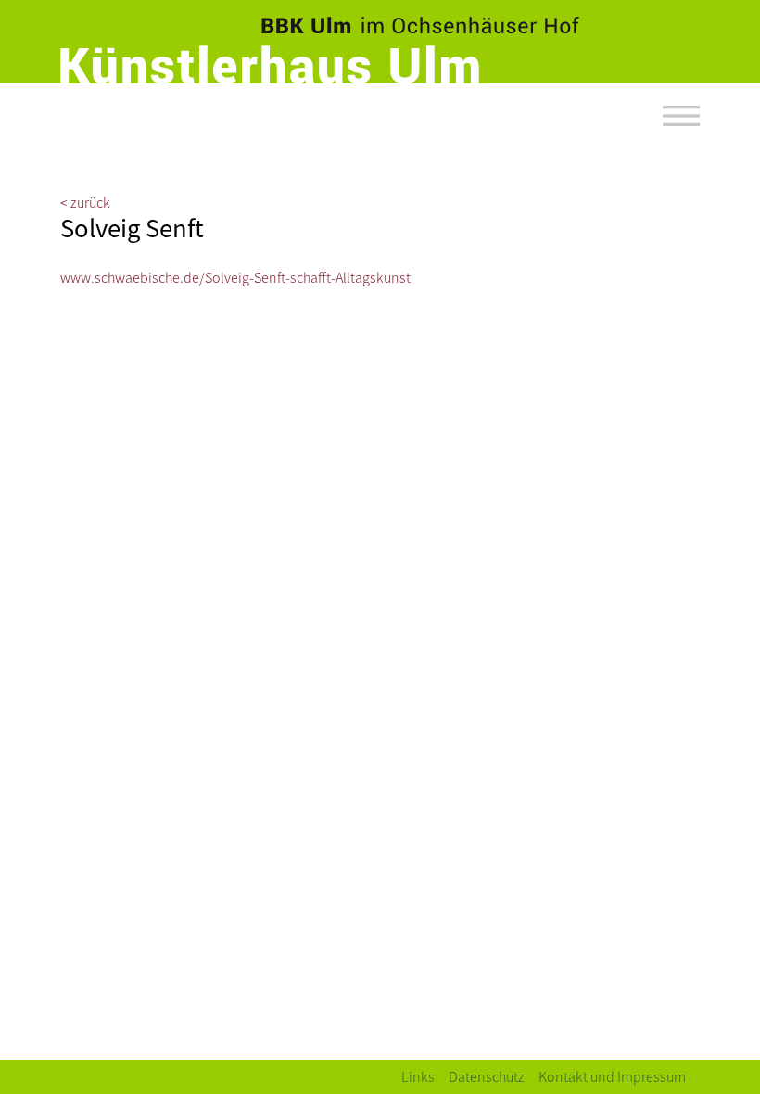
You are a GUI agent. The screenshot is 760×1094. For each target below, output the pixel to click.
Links (418, 1076)
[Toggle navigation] (681, 115)
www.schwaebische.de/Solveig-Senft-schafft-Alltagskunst (235, 276)
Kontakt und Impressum (612, 1076)
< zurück (85, 201)
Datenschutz (487, 1076)
